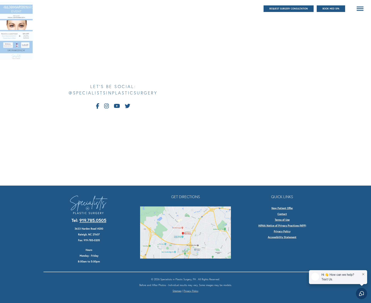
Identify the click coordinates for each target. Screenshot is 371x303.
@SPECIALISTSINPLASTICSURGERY (113, 93)
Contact (282, 214)
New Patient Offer (282, 208)
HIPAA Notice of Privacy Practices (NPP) (282, 225)
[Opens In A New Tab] (185, 232)
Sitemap (177, 290)
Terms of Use (282, 220)
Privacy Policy (282, 231)
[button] (360, 9)
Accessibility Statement (282, 237)
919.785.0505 (99, 7)
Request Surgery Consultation (288, 8)
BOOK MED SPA (330, 8)
